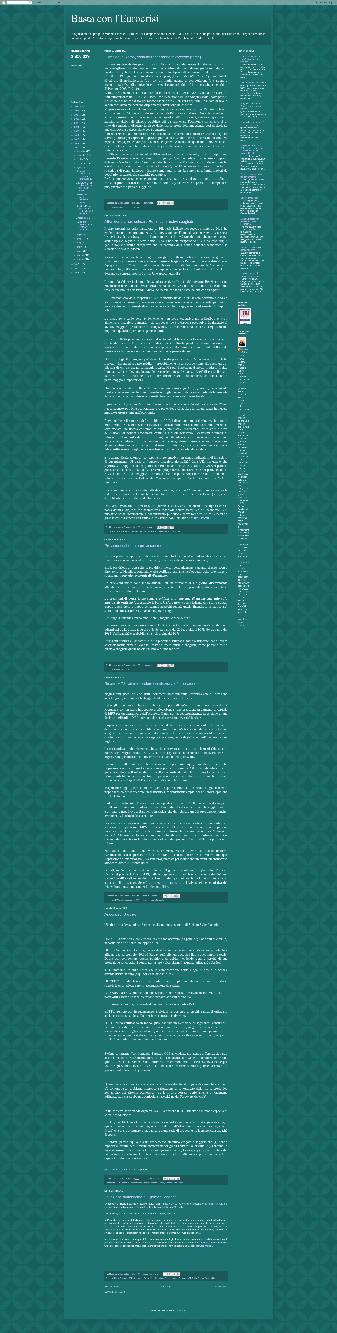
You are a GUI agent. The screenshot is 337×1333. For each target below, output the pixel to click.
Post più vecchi (219, 1286)
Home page (166, 1286)
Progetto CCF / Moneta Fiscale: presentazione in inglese (252, 106)
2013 (77, 272)
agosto (80, 167)
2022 (77, 123)
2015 (77, 264)
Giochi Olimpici (132, 207)
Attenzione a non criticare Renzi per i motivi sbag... (84, 187)
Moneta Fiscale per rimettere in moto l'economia (249, 221)
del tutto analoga (204, 1245)
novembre (82, 155)
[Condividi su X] (165, 203)
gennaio (81, 259)
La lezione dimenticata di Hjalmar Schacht (140, 1197)
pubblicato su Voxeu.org (176, 1203)
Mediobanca (130, 900)
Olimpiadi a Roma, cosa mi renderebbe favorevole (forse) (152, 57)
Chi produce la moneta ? (252, 122)
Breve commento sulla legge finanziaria (251, 175)
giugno (80, 239)
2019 (77, 135)
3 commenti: (147, 203)
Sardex (146, 924)
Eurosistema (119, 207)
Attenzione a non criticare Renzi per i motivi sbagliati (148, 221)
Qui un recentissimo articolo (118, 1169)
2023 (77, 119)
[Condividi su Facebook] (168, 203)
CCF (116, 531)
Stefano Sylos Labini (174, 1183)
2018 (77, 139)
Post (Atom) (119, 1292)
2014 (77, 268)
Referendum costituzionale (152, 900)
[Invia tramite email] (158, 203)
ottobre (80, 159)
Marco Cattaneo (150, 531)
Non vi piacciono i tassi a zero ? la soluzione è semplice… (252, 59)
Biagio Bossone (120, 1278)
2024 (77, 115)
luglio (79, 235)
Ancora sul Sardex (120, 914)
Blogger (182, 1310)
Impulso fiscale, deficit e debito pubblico (251, 248)
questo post (82, 38)
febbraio (81, 255)
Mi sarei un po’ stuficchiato (253, 83)
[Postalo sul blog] (162, 203)
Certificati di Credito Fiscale (130, 531)
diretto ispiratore (149, 1213)
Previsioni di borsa (122, 669)
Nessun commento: (151, 896)
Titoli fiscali (175, 531)
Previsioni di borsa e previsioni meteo (136, 545)
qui (136, 38)
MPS (138, 900)
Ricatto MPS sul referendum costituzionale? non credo (150, 683)
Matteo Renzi (163, 531)
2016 (77, 147)
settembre (82, 163)
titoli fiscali (201, 518)
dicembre (81, 151)
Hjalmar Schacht (165, 1278)
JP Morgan (119, 900)
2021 (77, 127)
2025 (77, 111)
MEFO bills (192, 1278)
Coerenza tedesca (249, 198)
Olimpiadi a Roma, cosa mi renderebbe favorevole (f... (84, 175)
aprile (80, 247)
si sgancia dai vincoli (134, 154)
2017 (77, 143)
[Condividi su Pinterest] (172, 203)
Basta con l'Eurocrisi (115, 18)
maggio (80, 243)
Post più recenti (112, 1286)
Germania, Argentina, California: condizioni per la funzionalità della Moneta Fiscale (252, 149)
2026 (77, 106)
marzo (80, 251)
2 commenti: (148, 665)
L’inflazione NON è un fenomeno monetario (250, 274)
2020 (77, 131)
